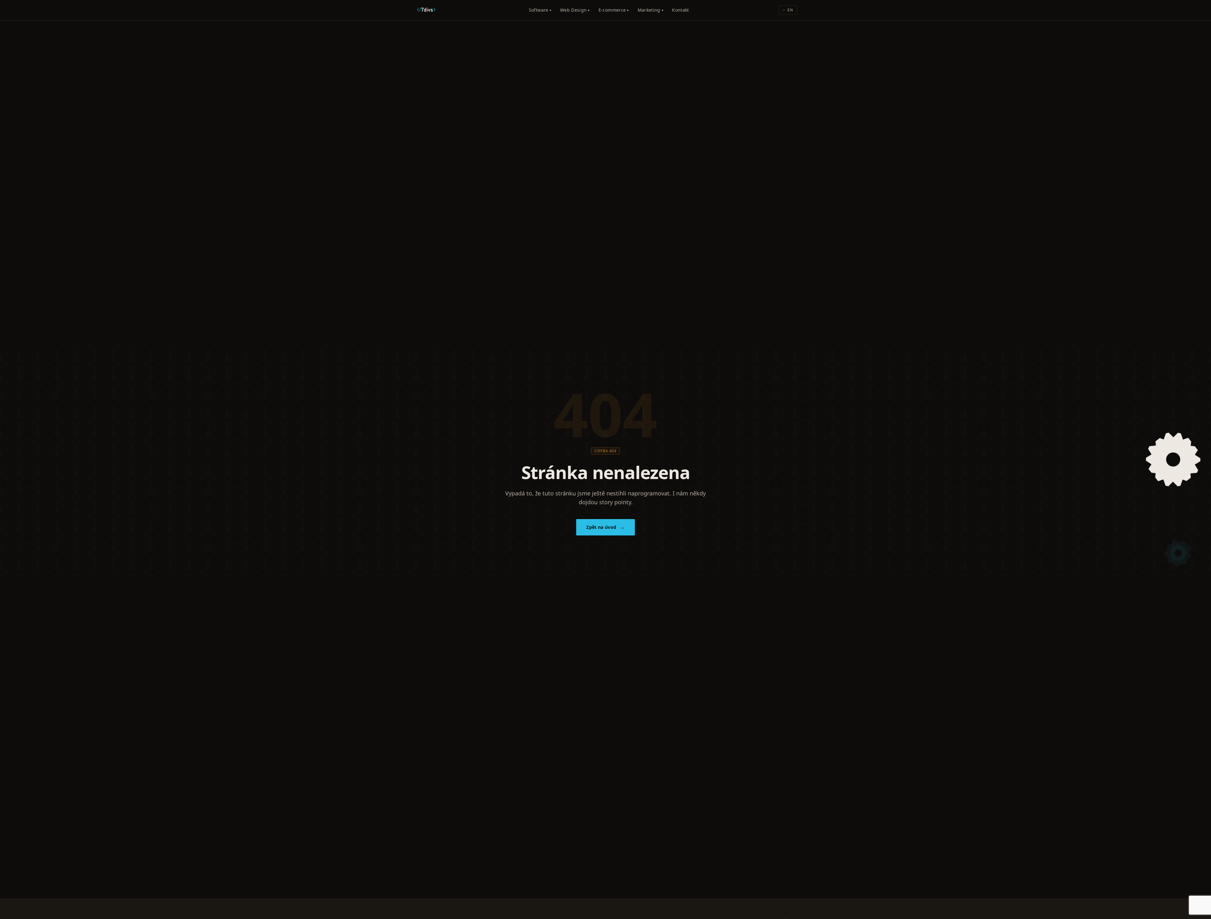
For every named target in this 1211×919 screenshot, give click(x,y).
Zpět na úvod (605, 527)
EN (788, 10)
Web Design (575, 10)
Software (540, 10)
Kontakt (680, 10)
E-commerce (614, 10)
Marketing (651, 10)
